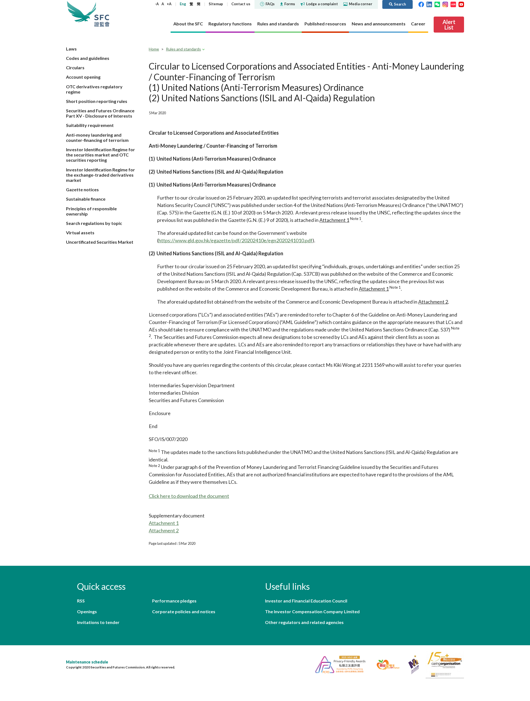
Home (154, 49)
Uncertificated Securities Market (99, 242)
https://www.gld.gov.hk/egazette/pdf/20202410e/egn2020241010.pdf (235, 240)
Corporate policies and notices (183, 611)
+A (169, 4)
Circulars (75, 67)
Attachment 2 (164, 530)
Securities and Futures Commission (102, 13)
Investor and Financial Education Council (306, 600)
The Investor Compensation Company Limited (312, 611)
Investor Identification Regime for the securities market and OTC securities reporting (100, 155)
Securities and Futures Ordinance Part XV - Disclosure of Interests (100, 113)
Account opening (83, 76)
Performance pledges (174, 600)
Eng (183, 4)
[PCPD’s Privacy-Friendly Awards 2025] (338, 664)
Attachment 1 (164, 523)
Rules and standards (183, 49)
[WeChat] (437, 4)
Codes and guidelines (87, 58)
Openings (87, 611)
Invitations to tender (98, 622)
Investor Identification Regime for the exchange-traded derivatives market (100, 175)
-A (157, 4)
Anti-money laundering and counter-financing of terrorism (97, 137)
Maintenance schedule (87, 662)
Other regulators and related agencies (304, 622)
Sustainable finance (85, 198)
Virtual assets (80, 232)
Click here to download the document (189, 496)
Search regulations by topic (94, 223)
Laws (71, 48)
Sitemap (216, 4)
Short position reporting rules (96, 101)
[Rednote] (453, 4)
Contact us (240, 4)
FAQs (270, 4)
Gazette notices (82, 189)
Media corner (360, 4)
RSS (81, 600)
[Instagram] (445, 4)
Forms (289, 4)
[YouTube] (461, 4)
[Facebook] (421, 4)
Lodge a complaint (322, 4)
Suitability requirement (90, 125)
